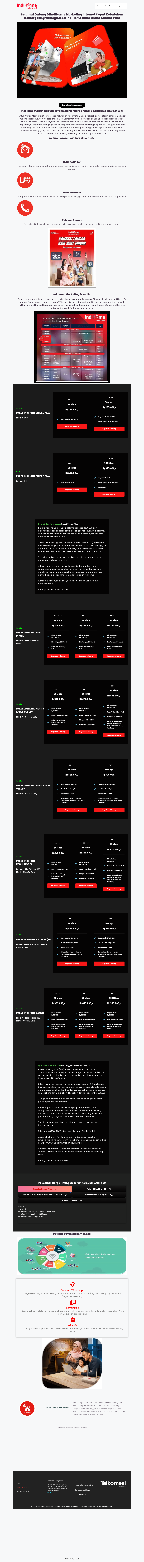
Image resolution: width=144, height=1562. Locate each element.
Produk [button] (107, 6)
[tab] (45, 1189)
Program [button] (119, 6)
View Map (50, 1493)
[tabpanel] (72, 1213)
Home (99, 6)
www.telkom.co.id (23, 1487)
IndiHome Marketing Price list (72, 294)
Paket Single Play (58, 524)
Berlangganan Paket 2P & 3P (64, 1065)
